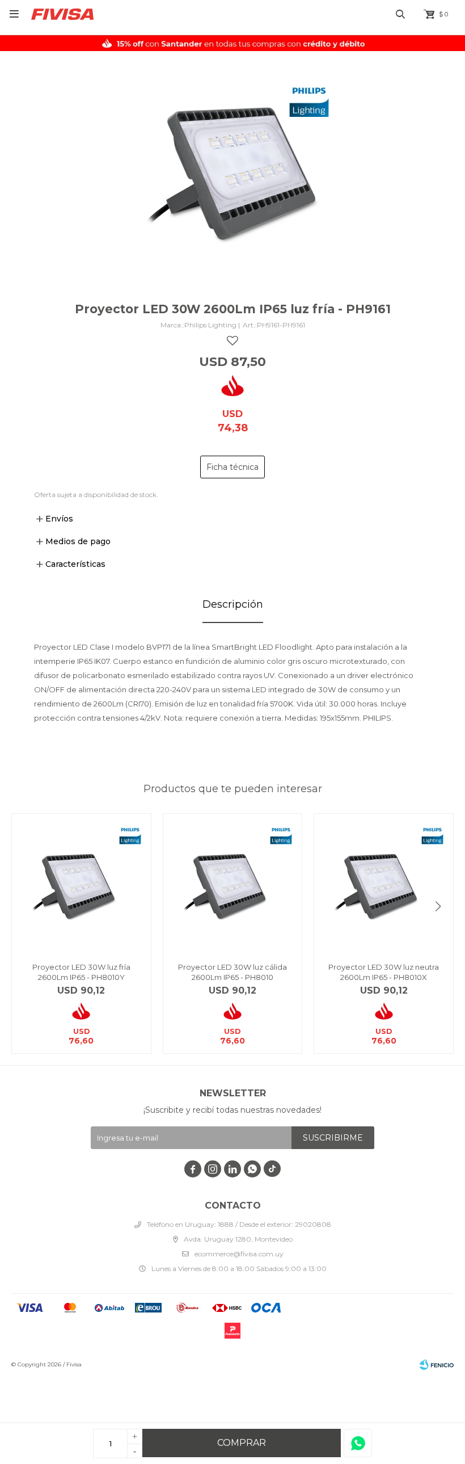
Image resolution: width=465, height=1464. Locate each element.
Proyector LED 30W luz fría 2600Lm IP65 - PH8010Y (81, 972)
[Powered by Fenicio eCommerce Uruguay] (437, 1364)
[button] (438, 906)
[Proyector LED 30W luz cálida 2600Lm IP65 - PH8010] (233, 883)
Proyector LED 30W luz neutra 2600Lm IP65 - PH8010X (383, 972)
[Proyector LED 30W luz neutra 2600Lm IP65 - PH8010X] (384, 883)
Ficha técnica (232, 467)
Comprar (241, 1442)
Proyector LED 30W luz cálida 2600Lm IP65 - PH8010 (232, 972)
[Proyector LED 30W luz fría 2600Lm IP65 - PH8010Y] (81, 883)
